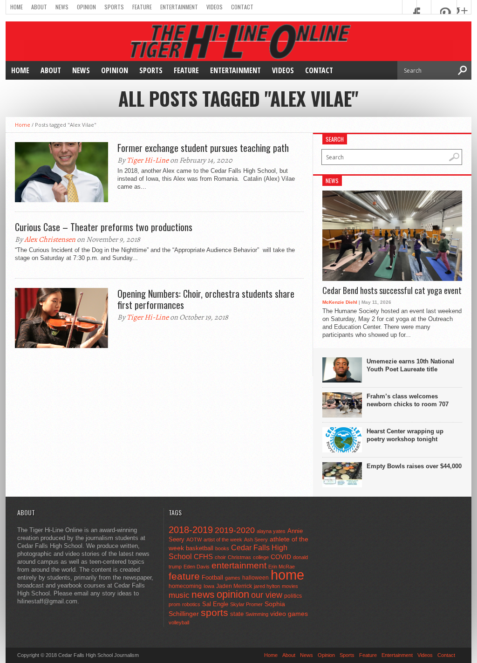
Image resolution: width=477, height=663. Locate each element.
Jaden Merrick (234, 586)
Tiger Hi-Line (148, 160)
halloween (255, 577)
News (61, 7)
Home (16, 7)
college (261, 557)
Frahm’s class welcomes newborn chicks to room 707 (408, 400)
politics (293, 596)
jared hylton (267, 586)
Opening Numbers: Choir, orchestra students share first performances (205, 299)
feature (184, 576)
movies (290, 586)
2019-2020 (235, 530)
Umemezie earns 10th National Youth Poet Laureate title (410, 365)
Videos (214, 7)
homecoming (185, 586)
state (237, 613)
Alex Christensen (49, 239)
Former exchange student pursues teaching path (203, 147)
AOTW (194, 539)
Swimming (256, 614)
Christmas (239, 557)
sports (214, 612)
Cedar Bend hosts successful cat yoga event (392, 291)
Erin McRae (281, 566)
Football (212, 577)
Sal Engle (215, 604)
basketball (199, 548)
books (222, 548)
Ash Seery (256, 539)
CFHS (203, 556)
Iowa (209, 586)
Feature (142, 7)
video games (289, 613)
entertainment (238, 565)
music (179, 595)
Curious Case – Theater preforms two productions (103, 226)
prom (174, 604)
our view (266, 595)
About (39, 7)
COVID (281, 556)
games (232, 578)
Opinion (86, 7)
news (203, 594)
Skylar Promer (246, 604)
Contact (242, 7)
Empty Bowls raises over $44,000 (414, 466)
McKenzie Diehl (339, 302)
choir (220, 557)
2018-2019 (191, 530)
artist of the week (223, 539)
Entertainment (179, 7)
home (287, 574)
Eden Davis (197, 566)
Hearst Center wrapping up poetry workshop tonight (405, 435)
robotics (191, 604)
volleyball (179, 622)
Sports (114, 7)
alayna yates (271, 531)
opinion (233, 594)
